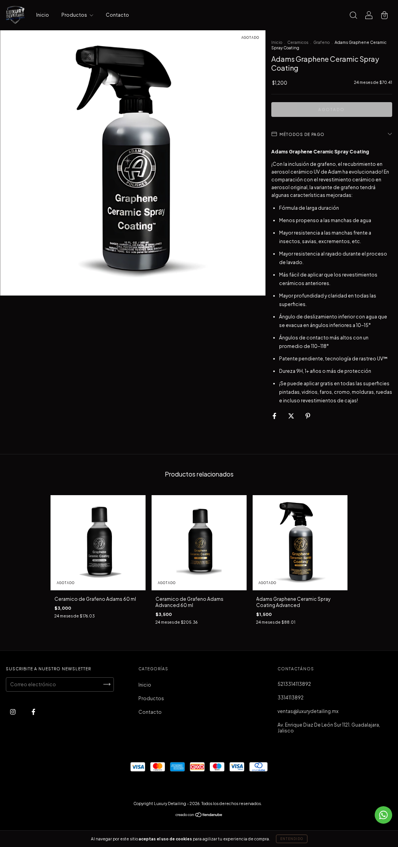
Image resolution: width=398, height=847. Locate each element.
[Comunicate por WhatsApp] (383, 815)
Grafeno (321, 42)
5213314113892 (294, 684)
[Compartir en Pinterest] (308, 416)
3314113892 (291, 698)
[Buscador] (353, 16)
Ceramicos (297, 42)
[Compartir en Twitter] (291, 416)
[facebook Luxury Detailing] (33, 712)
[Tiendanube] (199, 816)
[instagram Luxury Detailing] (13, 712)
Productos (74, 15)
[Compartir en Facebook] (274, 416)
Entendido (291, 839)
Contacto (117, 15)
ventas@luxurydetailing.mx (308, 711)
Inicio (42, 15)
